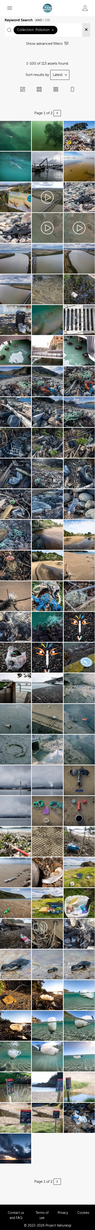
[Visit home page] (47, 8)
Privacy (63, 1213)
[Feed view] (72, 90)
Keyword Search (27, 19)
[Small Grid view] (55, 90)
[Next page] (57, 113)
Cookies (83, 1213)
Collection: (35, 30)
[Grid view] (39, 90)
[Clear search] (86, 30)
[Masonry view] (22, 90)
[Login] (85, 8)
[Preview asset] (15, 136)
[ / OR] (42, 20)
